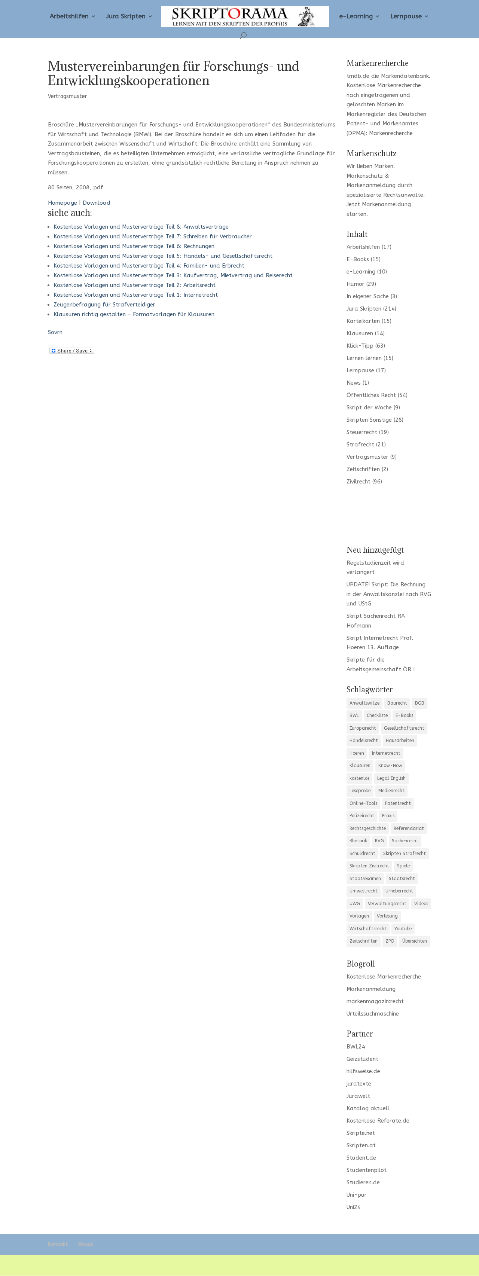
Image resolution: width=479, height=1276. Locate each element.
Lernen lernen (364, 358)
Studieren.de (363, 1182)
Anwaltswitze (364, 703)
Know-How (390, 765)
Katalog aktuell (368, 1108)
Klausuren (360, 333)
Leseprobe (360, 790)
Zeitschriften (363, 469)
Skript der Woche (369, 407)
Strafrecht (360, 444)
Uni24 (354, 1207)
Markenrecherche (391, 133)
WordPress (178, 1264)
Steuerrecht (362, 432)
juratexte (359, 1083)
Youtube (403, 928)
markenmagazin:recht (375, 1001)
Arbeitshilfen (69, 16)
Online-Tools (363, 803)
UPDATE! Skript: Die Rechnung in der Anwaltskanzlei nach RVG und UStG (389, 594)
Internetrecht (386, 753)
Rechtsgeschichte (368, 828)
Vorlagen (359, 916)
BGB (419, 703)
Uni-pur (357, 1194)
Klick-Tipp (360, 345)
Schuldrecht (362, 853)
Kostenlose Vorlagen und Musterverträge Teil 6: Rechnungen (134, 246)
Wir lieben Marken (370, 166)
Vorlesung (387, 916)
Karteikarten (363, 321)
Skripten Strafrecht (404, 853)
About (86, 1244)
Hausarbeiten (400, 740)
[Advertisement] (388, 514)
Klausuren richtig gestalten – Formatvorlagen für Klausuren (134, 314)
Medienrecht (391, 790)
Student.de (361, 1157)
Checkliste (377, 715)
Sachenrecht (405, 840)
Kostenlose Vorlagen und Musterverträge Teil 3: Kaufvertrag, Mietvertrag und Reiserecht (173, 275)
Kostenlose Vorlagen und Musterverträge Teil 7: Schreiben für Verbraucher (153, 236)
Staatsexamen (365, 878)
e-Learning (356, 16)
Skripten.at (361, 1145)
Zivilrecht (358, 481)
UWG (355, 903)
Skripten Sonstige (369, 419)
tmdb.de (358, 76)
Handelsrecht (364, 740)
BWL (354, 715)
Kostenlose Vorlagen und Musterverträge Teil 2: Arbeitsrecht (135, 285)
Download (96, 202)
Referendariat (409, 828)
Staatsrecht (402, 878)
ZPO (389, 941)
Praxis (388, 815)
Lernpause (406, 16)
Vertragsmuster (67, 96)
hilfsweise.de (363, 1071)
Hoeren (357, 753)
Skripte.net (361, 1133)
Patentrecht (398, 803)
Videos (421, 903)
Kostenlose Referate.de (378, 1120)
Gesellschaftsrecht (404, 728)
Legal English (391, 778)
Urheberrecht (399, 891)
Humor (355, 284)
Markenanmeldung (386, 204)
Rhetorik (358, 840)
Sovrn (55, 332)
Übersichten (414, 941)
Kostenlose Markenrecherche (384, 85)
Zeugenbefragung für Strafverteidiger (104, 304)
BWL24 (356, 1046)
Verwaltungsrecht (387, 903)
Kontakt (58, 1244)
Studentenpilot (367, 1170)
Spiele (403, 866)
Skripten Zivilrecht (369, 866)
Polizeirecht (362, 815)
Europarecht (363, 728)
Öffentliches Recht (371, 395)
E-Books (358, 259)
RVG (379, 840)
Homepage (62, 202)
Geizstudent (362, 1059)
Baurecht (397, 703)
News (354, 382)
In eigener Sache (368, 296)
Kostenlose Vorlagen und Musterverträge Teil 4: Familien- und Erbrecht (149, 265)
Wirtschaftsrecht (368, 928)
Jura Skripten (126, 16)
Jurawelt (358, 1096)
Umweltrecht (364, 891)
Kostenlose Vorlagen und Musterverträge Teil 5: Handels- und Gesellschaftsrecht (163, 256)
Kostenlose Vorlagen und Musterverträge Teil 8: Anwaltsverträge (141, 226)
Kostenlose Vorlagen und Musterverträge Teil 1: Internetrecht (136, 294)
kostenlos (359, 778)
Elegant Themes (103, 1264)
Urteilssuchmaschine (373, 1013)
